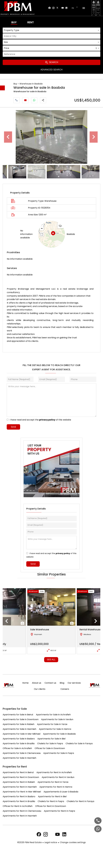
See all (51, 659)
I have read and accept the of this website (40, 419)
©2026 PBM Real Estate (29, 842)
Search (53, 62)
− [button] (42, 228)
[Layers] (60, 225)
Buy (14, 22)
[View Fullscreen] (42, 234)
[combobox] (51, 30)
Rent (30, 22)
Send (13, 427)
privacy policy (47, 419)
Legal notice (50, 842)
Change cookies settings (73, 842)
